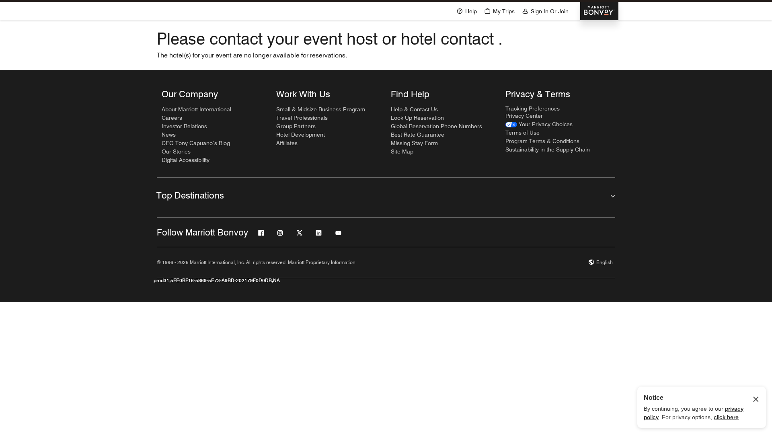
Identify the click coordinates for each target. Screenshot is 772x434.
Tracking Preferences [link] (532, 108)
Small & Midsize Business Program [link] (320, 109)
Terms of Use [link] (522, 132)
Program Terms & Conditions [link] (542, 141)
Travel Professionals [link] (302, 118)
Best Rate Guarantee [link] (417, 134)
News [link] (169, 134)
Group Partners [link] (296, 126)
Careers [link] (172, 118)
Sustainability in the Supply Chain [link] (547, 149)
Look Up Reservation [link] (417, 118)
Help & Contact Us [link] (414, 109)
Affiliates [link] (287, 143)
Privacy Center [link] (524, 116)
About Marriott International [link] (196, 109)
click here (726, 417)
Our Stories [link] (176, 151)
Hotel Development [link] (300, 134)
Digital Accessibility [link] (185, 160)
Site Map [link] (402, 151)
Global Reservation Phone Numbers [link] (436, 126)
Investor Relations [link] (184, 126)
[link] (539, 124)
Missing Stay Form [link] (414, 143)
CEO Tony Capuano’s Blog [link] (196, 143)
